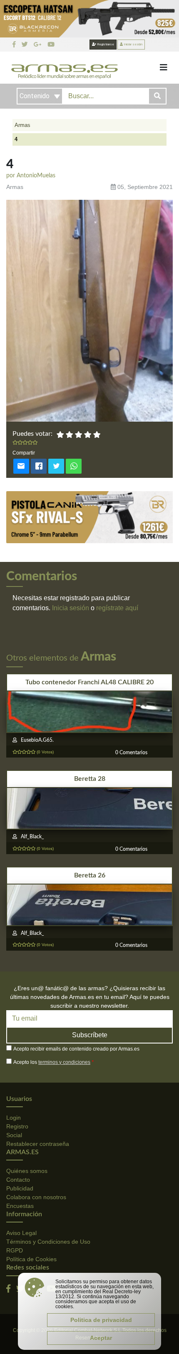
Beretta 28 (89, 778)
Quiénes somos (26, 1171)
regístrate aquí (117, 607)
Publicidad (19, 1188)
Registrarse (105, 44)
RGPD (14, 1250)
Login (13, 1117)
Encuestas (20, 1205)
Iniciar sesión (132, 44)
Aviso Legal (21, 1233)
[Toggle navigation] (163, 67)
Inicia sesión (70, 607)
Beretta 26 (89, 875)
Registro (17, 1126)
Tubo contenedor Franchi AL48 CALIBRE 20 (89, 682)
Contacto (18, 1179)
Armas (22, 125)
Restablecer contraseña (37, 1143)
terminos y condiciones (64, 1062)
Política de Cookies (31, 1259)
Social (14, 1135)
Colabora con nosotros (36, 1197)
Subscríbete (89, 1034)
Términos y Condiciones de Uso (48, 1241)
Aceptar (101, 1337)
